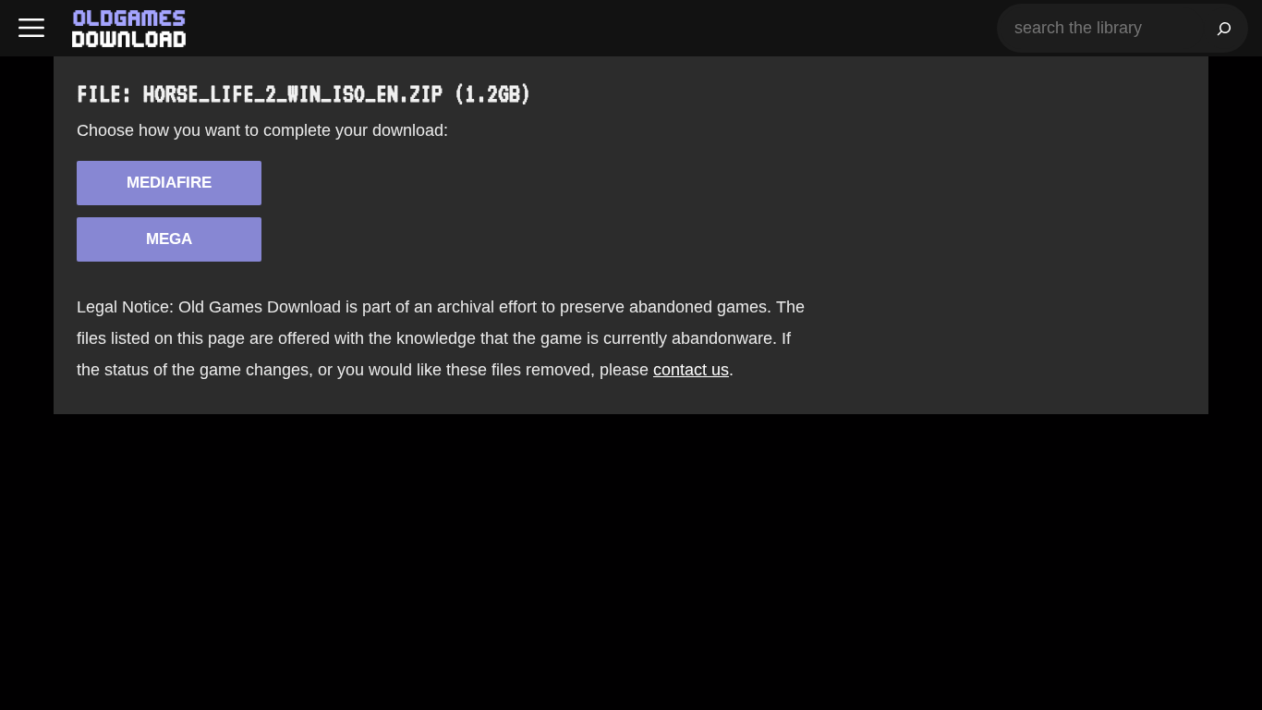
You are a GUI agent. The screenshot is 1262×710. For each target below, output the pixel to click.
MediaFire (169, 182)
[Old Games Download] (129, 28)
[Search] (1224, 28)
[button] (31, 28)
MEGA (169, 239)
